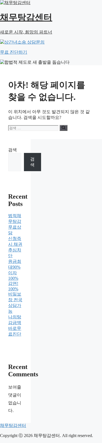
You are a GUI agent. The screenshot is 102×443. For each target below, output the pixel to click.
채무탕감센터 (13, 425)
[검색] (63, 128)
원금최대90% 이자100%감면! (14, 272)
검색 (12, 149)
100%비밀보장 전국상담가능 (15, 300)
